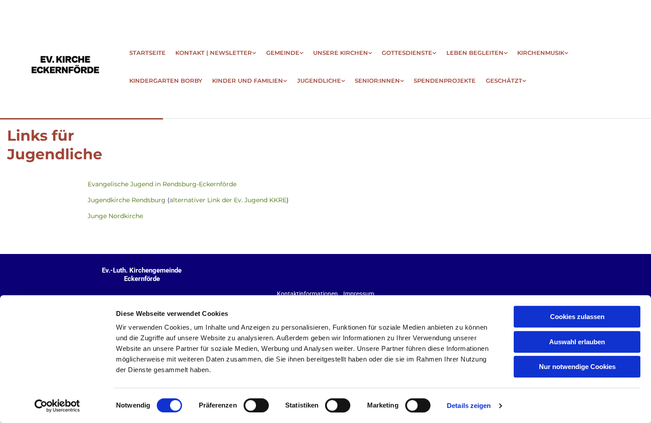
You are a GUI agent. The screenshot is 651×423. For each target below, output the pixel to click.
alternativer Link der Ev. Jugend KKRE (228, 200)
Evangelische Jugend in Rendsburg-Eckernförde (162, 184)
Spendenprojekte (445, 80)
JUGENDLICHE (319, 80)
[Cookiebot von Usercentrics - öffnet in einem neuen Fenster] (57, 405)
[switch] (256, 405)
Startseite (147, 52)
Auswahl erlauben (577, 342)
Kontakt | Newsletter (213, 52)
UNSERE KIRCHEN (340, 52)
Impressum (358, 293)
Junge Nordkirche (115, 216)
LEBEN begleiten (475, 52)
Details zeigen (469, 405)
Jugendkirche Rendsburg (127, 200)
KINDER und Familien (247, 80)
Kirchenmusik (540, 52)
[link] (215, 49)
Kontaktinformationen (307, 293)
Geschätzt (504, 80)
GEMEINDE (282, 52)
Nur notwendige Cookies (577, 366)
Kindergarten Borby (165, 80)
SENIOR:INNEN (377, 80)
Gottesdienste (407, 52)
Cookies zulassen (577, 316)
